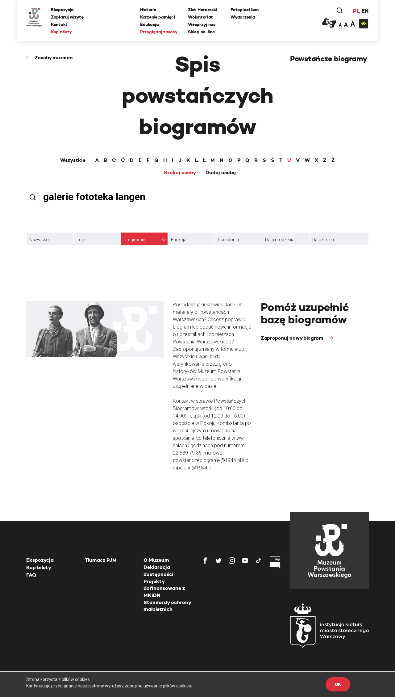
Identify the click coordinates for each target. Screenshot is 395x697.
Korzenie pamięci (157, 17)
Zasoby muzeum (54, 57)
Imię (81, 239)
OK (338, 684)
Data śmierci (324, 239)
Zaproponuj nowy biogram (292, 338)
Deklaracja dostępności (158, 570)
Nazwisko (39, 239)
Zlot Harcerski (202, 9)
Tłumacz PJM (101, 560)
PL (356, 10)
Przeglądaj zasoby (158, 32)
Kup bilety (61, 32)
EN (364, 10)
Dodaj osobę (221, 172)
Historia (148, 9)
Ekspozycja (62, 9)
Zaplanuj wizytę (67, 17)
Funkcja (178, 239)
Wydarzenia (243, 17)
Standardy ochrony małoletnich (167, 605)
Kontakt (59, 24)
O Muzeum (156, 560)
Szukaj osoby (180, 172)
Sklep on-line (201, 32)
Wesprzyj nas (201, 24)
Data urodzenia (279, 239)
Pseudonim (229, 239)
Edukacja (149, 24)
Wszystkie (72, 160)
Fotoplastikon (244, 9)
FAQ (31, 575)
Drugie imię (134, 239)
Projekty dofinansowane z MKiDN (164, 588)
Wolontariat (200, 17)
